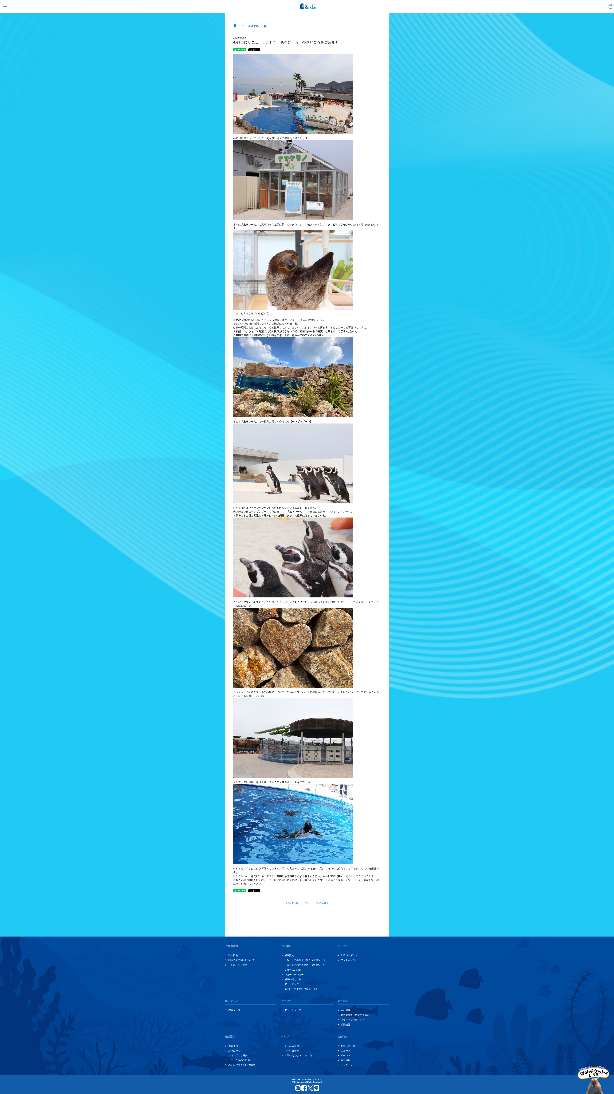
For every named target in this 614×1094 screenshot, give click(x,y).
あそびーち (234, 1050)
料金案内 (233, 955)
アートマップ (291, 984)
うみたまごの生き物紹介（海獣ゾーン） (306, 960)
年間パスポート (349, 955)
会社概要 (345, 1010)
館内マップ (234, 1010)
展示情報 (345, 1060)
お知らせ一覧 (348, 1045)
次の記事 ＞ (322, 903)
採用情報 (345, 1024)
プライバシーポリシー (353, 1019)
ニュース (345, 1050)
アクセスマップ (292, 1010)
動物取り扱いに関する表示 (355, 1015)
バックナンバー (349, 1065)
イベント (345, 1055)
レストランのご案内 (239, 1060)
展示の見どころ (292, 979)
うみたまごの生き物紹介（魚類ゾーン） (306, 965)
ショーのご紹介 (292, 969)
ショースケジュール (295, 974)
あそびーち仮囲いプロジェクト (301, 989)
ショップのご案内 (238, 1055)
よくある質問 (291, 1045)
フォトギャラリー (350, 960)
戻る (307, 903)
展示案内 (289, 955)
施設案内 (233, 1045)
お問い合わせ (291, 1050)
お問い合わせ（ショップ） (298, 1055)
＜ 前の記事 (291, 903)
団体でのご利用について (241, 960)
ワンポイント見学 (238, 965)
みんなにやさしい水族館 (241, 1065)
